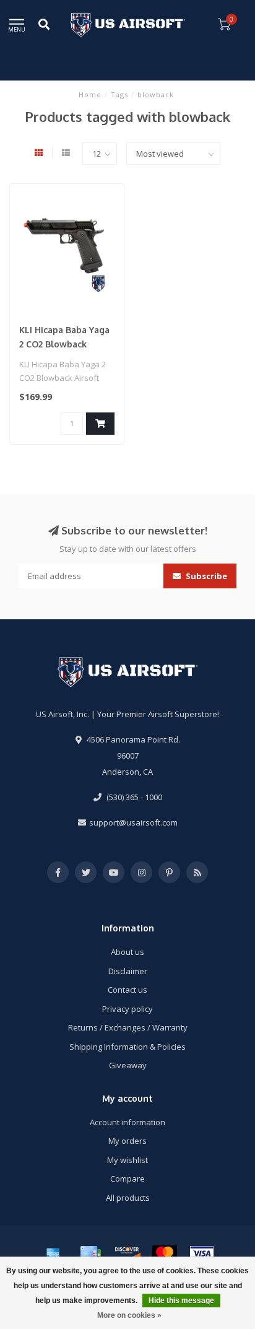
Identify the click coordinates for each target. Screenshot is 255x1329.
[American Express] (53, 1253)
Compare (127, 1178)
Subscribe (205, 576)
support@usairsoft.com (133, 822)
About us (127, 951)
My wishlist (127, 1160)
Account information (127, 1122)
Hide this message (181, 1300)
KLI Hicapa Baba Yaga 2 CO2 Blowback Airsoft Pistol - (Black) (66, 344)
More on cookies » (129, 1315)
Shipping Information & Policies (127, 1046)
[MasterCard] (164, 1253)
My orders (127, 1140)
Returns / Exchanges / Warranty (128, 1027)
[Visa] (201, 1253)
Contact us (127, 989)
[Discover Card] (127, 1253)
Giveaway (128, 1065)
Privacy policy (127, 1008)
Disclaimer (127, 971)
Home (90, 94)
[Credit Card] (90, 1253)
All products (128, 1197)
